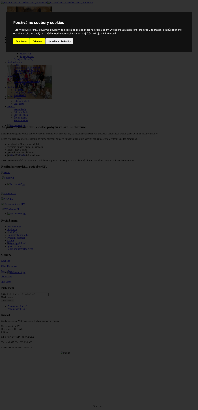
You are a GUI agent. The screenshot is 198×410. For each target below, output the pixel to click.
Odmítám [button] (37, 41)
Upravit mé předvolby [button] (59, 41)
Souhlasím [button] (21, 41)
